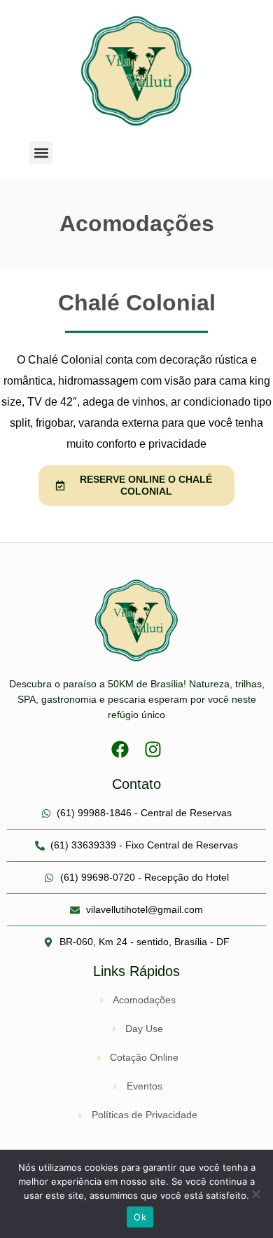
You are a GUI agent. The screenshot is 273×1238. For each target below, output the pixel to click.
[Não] (255, 1194)
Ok (140, 1217)
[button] (40, 152)
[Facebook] (120, 749)
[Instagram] (153, 749)
